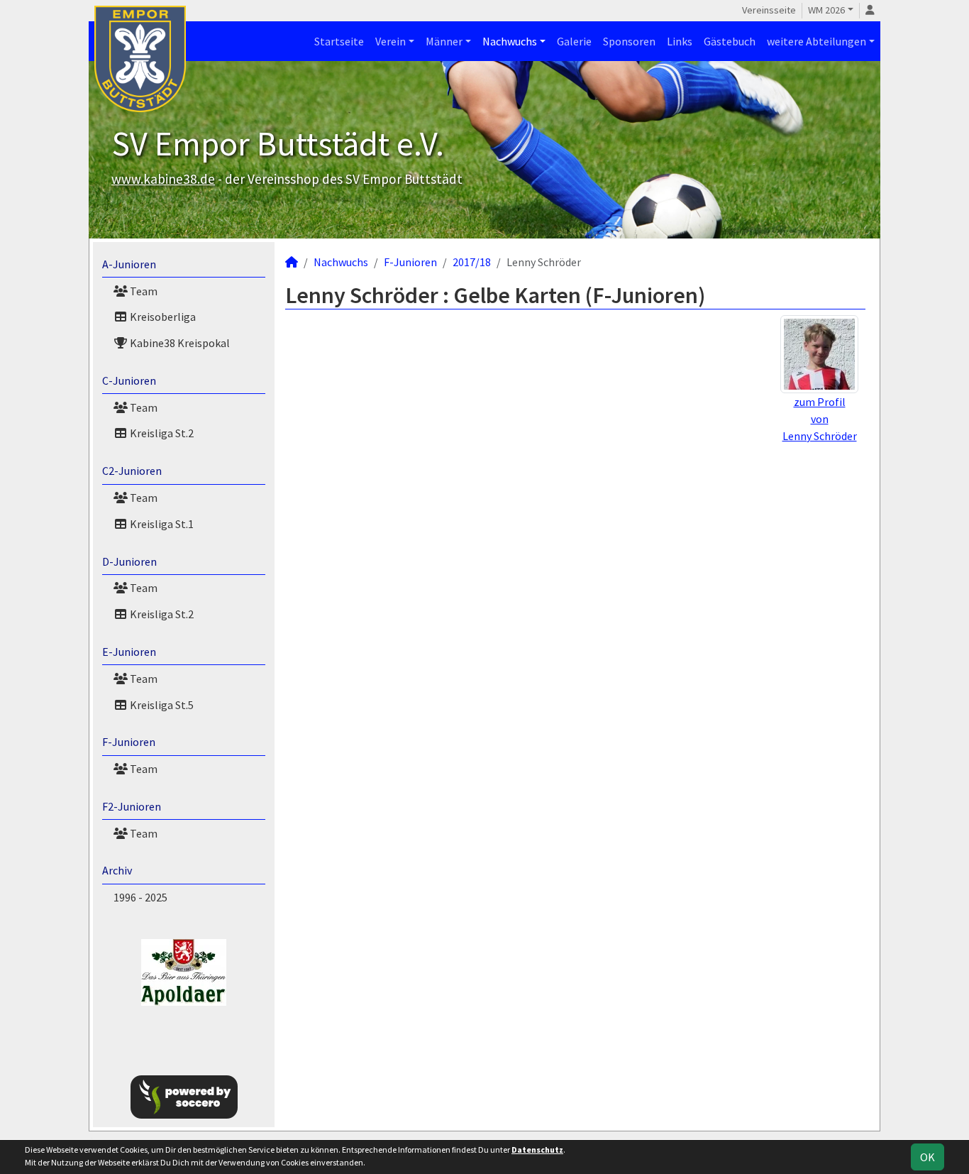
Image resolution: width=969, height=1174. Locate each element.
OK (927, 1157)
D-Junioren (129, 561)
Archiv (117, 870)
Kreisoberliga (162, 316)
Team (142, 291)
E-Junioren (129, 651)
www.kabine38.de (163, 178)
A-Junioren (129, 264)
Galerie (574, 41)
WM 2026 (826, 10)
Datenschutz (537, 1149)
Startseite (339, 41)
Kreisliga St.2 (161, 433)
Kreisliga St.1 (161, 524)
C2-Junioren (132, 470)
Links (679, 41)
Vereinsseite (769, 10)
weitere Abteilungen (816, 41)
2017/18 (472, 262)
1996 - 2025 (140, 897)
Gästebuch (729, 41)
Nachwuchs (509, 41)
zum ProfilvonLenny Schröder (819, 419)
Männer (444, 41)
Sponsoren (629, 41)
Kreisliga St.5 (161, 705)
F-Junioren (128, 742)
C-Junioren (129, 380)
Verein (390, 41)
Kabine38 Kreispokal (179, 343)
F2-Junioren (131, 806)
